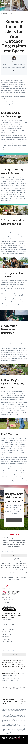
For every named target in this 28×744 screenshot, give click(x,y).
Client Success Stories (7, 632)
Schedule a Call (6, 639)
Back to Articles (7, 13)
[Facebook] (2, 602)
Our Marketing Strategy (8, 624)
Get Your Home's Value (8, 634)
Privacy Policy (14, 692)
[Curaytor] (9, 610)
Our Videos (5, 622)
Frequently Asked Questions (9, 627)
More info (18, 738)
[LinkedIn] (5, 602)
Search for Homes (6, 619)
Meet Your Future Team (8, 629)
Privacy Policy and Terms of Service (15, 574)
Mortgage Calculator (7, 641)
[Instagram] (10, 602)
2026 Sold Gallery (6, 644)
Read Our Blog (5, 636)
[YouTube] (8, 602)
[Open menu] (26, 3)
